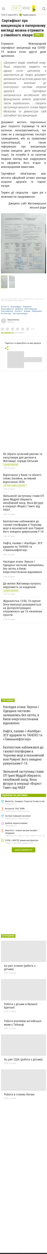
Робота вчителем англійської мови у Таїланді (22, 1022)
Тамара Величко (13, 320)
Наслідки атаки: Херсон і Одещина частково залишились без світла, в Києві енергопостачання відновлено (23, 567)
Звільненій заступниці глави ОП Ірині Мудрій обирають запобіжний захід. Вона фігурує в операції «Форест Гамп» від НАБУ (23, 502)
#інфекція (19, 309)
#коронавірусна (7, 309)
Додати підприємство (23, 850)
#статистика (6, 313)
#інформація (37, 311)
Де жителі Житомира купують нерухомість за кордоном (22, 585)
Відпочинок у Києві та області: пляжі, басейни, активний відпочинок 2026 (22, 478)
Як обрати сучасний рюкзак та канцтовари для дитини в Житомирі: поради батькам (22, 457)
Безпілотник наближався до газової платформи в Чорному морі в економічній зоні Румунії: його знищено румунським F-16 (23, 526)
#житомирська (7, 311)
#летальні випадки (20, 313)
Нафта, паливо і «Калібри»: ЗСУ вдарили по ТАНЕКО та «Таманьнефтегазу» (22, 546)
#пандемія (27, 307)
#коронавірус (16, 307)
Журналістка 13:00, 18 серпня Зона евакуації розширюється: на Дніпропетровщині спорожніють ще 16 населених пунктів (22, 608)
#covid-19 (5, 307)
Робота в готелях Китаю (19, 1094)
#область (18, 311)
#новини (27, 311)
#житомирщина (30, 309)
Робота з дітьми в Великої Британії (20, 1005)
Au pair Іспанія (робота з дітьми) (19, 967)
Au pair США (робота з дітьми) (23, 1059)
